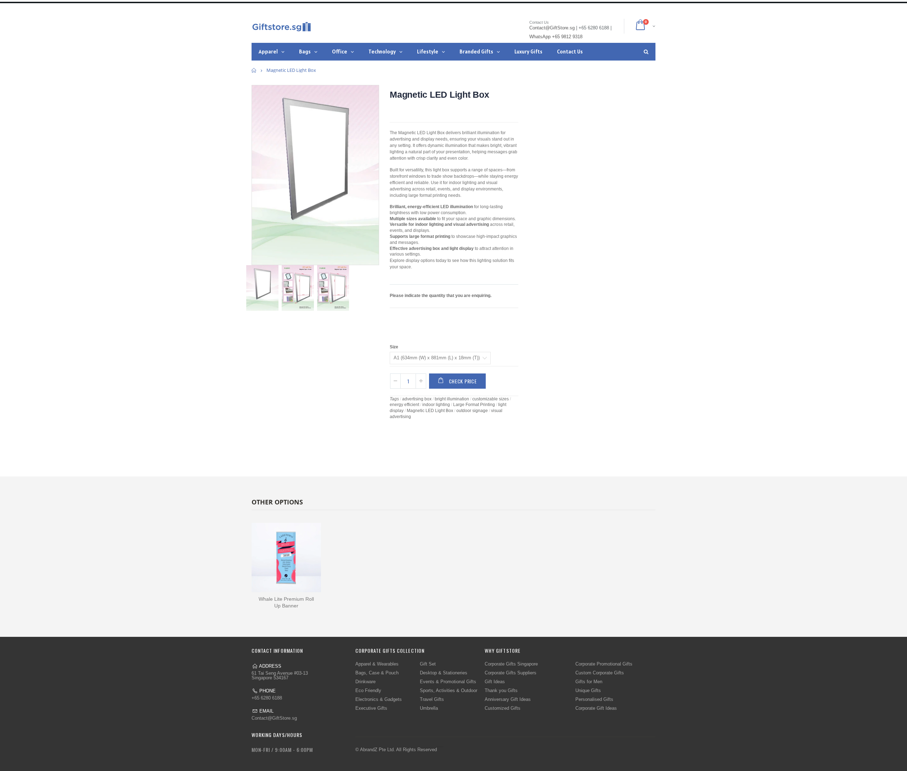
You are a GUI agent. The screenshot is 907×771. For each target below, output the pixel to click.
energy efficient (404, 404)
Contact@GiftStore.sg (274, 718)
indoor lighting (436, 404)
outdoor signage (472, 410)
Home (254, 70)
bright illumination (452, 398)
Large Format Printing (474, 404)
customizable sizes (490, 398)
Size (394, 346)
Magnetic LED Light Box (439, 94)
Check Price (463, 381)
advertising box (417, 398)
